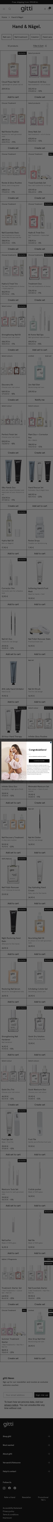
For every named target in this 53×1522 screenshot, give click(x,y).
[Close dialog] (50, 742)
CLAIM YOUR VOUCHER (39, 760)
